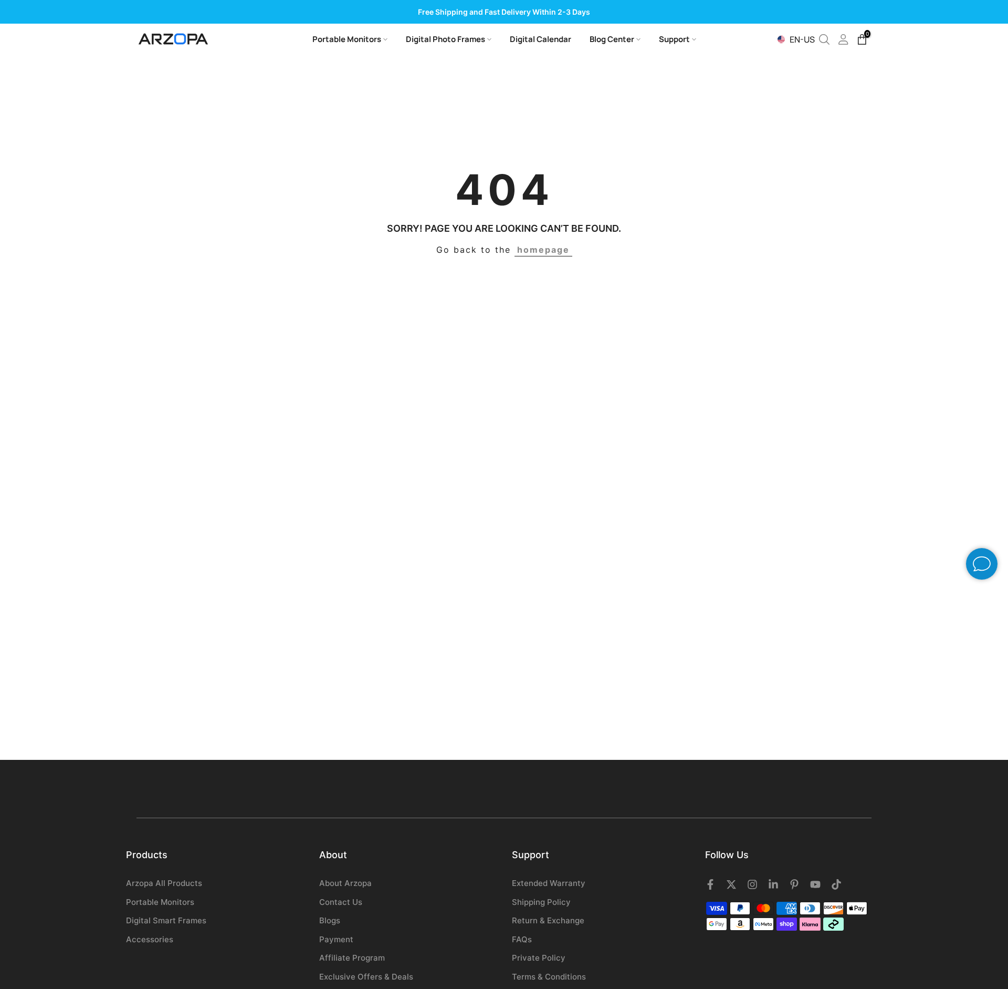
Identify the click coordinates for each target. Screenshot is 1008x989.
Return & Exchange (548, 920)
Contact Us (340, 902)
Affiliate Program (352, 958)
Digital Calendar (540, 39)
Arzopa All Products (164, 883)
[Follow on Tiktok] (836, 884)
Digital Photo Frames (445, 39)
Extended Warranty (548, 883)
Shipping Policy (541, 902)
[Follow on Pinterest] (794, 884)
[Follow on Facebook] (710, 884)
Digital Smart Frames (166, 920)
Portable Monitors (346, 39)
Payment (336, 939)
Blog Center (612, 39)
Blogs (329, 920)
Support (674, 39)
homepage (543, 249)
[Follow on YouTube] (815, 884)
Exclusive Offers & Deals (366, 977)
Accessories (149, 939)
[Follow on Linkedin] (773, 884)
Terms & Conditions (549, 977)
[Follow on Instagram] (752, 884)
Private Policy (538, 958)
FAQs (522, 939)
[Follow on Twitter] (731, 884)
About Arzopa (345, 883)
